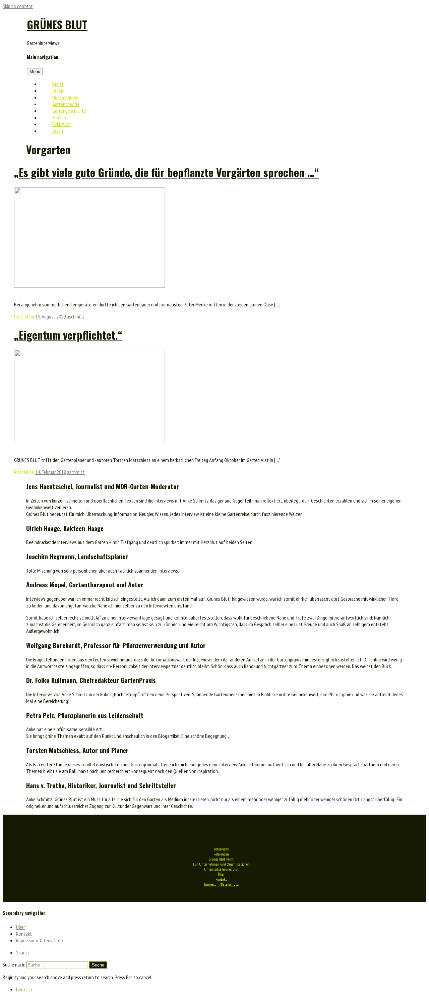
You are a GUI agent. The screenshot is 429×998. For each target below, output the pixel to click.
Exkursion (61, 124)
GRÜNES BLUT (57, 24)
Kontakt (221, 879)
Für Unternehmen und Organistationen (221, 864)
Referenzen (221, 854)
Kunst (58, 83)
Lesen (57, 130)
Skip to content (18, 6)
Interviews (221, 849)
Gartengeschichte (69, 110)
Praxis (58, 90)
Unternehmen (65, 97)
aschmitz (75, 316)
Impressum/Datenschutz (221, 884)
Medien (59, 117)
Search (22, 952)
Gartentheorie (65, 104)
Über (221, 874)
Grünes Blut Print (221, 859)
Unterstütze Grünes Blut (221, 869)
